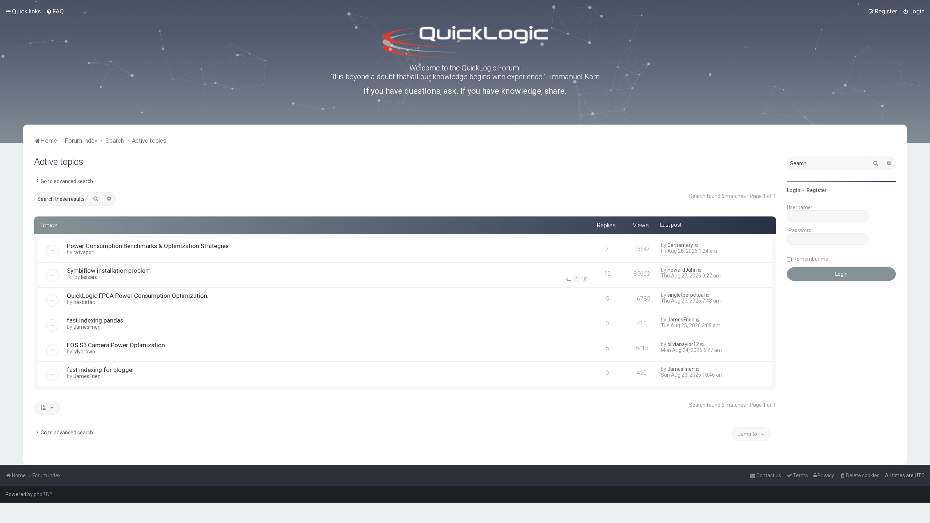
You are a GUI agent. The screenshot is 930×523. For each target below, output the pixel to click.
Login (793, 190)
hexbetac (84, 302)
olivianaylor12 (683, 344)
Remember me (810, 259)
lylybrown (84, 351)
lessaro (89, 277)
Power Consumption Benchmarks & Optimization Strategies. (148, 246)
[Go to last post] (696, 245)
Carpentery (680, 245)
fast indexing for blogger (100, 369)
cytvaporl (83, 252)
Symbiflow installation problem (109, 270)
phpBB (41, 494)
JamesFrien (87, 327)
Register (816, 190)
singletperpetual (686, 295)
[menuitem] (55, 11)
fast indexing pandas (95, 320)
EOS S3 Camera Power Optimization (116, 345)
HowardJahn (682, 270)
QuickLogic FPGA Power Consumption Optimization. (138, 295)
